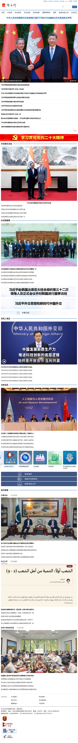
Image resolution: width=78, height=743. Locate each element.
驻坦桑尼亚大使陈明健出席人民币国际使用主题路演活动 (19, 689)
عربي (66, 1)
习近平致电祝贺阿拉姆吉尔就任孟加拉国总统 (39, 17)
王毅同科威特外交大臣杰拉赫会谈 (11, 205)
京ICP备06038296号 (26, 713)
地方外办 (14, 700)
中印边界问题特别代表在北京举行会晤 (13, 122)
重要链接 (14, 703)
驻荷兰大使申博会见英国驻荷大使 (11, 553)
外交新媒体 (42, 700)
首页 (3, 12)
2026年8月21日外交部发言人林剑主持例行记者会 (16, 374)
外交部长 (18, 12)
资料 (54, 12)
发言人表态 (5, 319)
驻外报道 (4, 490)
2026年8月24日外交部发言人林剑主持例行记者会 (16, 370)
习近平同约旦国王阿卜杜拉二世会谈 (12, 89)
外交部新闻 (5, 220)
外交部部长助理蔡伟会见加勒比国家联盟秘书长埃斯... (18, 282)
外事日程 (25, 313)
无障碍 (70, 1)
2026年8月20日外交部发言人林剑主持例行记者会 (16, 377)
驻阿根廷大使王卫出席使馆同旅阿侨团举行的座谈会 (17, 686)
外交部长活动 (6, 144)
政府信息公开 (64, 12)
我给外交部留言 (31, 479)
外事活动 (4, 495)
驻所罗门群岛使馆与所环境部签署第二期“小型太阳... (17, 546)
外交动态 (27, 12)
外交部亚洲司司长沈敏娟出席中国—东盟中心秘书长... (18, 440)
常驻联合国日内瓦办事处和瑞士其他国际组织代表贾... (18, 557)
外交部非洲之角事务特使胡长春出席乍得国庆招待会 (17, 447)
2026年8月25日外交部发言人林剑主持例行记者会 (16, 367)
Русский (62, 1)
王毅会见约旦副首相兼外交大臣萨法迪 (13, 209)
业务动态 (4, 385)
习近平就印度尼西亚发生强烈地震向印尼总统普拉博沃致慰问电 (21, 110)
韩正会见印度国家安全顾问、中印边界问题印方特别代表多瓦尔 (21, 118)
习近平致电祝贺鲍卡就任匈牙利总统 (12, 101)
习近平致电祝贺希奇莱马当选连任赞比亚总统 (15, 97)
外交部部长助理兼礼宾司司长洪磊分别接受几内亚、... (18, 279)
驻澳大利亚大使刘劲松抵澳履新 (11, 616)
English (45, 1)
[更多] (75, 130)
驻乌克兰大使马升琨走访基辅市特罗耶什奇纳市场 (16, 682)
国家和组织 (46, 12)
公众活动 (14, 495)
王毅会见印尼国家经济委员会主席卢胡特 (14, 213)
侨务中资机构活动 (7, 628)
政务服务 (28, 474)
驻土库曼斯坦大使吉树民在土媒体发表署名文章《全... (18, 623)
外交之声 (4, 561)
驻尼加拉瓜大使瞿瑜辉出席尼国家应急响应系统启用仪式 (19, 550)
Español (56, 1)
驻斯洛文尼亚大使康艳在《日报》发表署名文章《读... (18, 613)
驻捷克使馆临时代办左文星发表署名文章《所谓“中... (17, 620)
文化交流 (20, 628)
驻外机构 (36, 12)
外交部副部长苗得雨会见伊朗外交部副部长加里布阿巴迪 (19, 276)
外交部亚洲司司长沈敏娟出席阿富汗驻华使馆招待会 (17, 443)
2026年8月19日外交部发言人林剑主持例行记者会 (16, 380)
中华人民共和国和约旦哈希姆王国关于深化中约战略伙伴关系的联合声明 (24, 93)
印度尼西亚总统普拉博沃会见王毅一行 (13, 216)
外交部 (9, 12)
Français (50, 1)
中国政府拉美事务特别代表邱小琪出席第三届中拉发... (18, 436)
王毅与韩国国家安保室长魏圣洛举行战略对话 (15, 127)
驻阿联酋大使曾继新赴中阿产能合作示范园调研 (16, 679)
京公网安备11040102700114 (43, 713)
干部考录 (42, 703)
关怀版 (75, 1)
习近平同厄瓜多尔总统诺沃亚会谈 (13, 81)
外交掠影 (14, 561)
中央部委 (14, 697)
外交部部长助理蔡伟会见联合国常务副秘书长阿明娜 (17, 272)
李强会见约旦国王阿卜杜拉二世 (11, 114)
